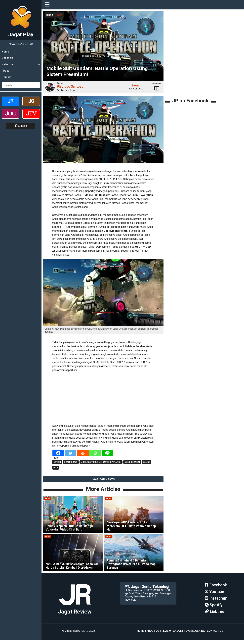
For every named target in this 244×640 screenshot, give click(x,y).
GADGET (178, 630)
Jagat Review (74, 611)
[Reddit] (83, 453)
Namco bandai (132, 462)
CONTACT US (215, 630)
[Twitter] (70, 453)
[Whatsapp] (95, 453)
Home (5, 51)
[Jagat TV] (31, 116)
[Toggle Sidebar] (48, 5)
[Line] (107, 453)
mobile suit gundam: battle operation (101, 462)
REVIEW (166, 630)
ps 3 (55, 468)
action (57, 462)
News (58, 14)
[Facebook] (58, 453)
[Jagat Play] (103, 131)
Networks (7, 64)
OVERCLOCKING (195, 630)
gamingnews (70, 462)
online (146, 462)
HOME (140, 630)
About (5, 70)
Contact (6, 77)
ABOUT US (153, 630)
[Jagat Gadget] (31, 104)
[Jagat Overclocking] (10, 116)
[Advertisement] (103, 397)
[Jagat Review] (10, 104)
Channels (7, 57)
